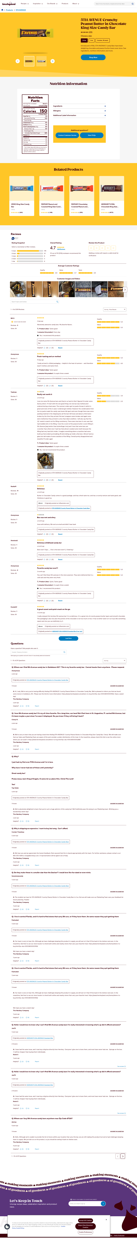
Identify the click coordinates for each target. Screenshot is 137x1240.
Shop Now (93, 57)
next (53, 61)
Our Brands (51, 4)
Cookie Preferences (119, 1235)
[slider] (68, 199)
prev (18, 61)
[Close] (106, 1220)
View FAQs (92, 135)
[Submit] (133, 4)
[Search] (133, 4)
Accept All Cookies (85, 1220)
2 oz (91, 40)
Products (65, 4)
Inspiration (37, 4)
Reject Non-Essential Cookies (85, 1226)
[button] (7, 1227)
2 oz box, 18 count (102, 40)
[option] (35, 33)
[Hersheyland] (2, 10)
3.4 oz (84, 40)
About (74, 4)
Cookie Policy (20, 1228)
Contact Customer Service (67, 135)
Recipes (24, 4)
